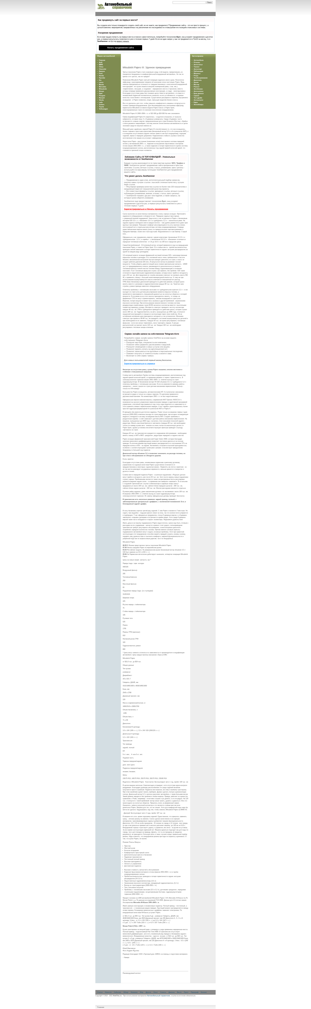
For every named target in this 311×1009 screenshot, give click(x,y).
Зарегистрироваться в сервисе (139, 363)
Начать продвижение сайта (120, 48)
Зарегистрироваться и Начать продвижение (146, 209)
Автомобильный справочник (158, 996)
